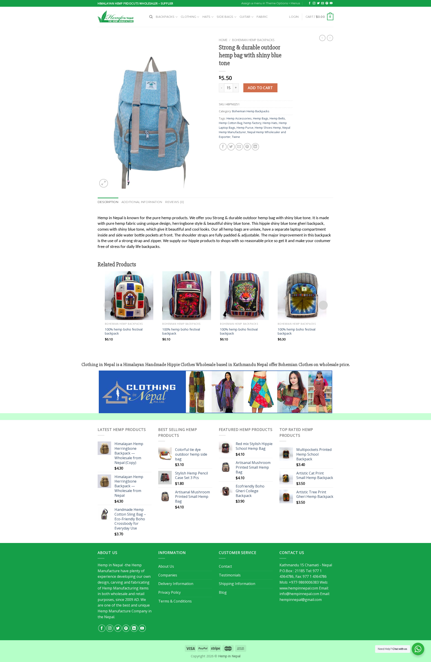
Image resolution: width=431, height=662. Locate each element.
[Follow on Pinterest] (326, 3)
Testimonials (230, 575)
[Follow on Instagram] (314, 3)
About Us (166, 566)
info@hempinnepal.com (299, 593)
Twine (236, 137)
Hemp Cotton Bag (230, 123)
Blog (223, 592)
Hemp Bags (260, 118)
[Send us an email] (322, 3)
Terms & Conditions (175, 601)
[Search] (151, 17)
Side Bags (225, 16)
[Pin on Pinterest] (247, 146)
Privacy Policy (169, 592)
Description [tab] (108, 202)
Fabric (262, 16)
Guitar (245, 16)
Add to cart (260, 87)
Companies (167, 575)
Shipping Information (237, 583)
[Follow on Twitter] (318, 3)
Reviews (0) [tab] (174, 202)
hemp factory (252, 123)
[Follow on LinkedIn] (134, 628)
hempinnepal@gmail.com (300, 599)
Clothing (188, 16)
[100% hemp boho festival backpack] (129, 295)
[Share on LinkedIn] (255, 146)
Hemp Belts (277, 118)
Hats (206, 16)
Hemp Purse (245, 128)
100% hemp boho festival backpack (124, 331)
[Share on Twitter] (231, 146)
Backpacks (165, 16)
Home (223, 40)
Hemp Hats (270, 123)
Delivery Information (175, 583)
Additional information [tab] (141, 202)
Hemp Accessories (239, 118)
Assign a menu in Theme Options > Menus (270, 3)
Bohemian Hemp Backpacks (253, 40)
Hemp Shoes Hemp (268, 128)
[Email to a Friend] (239, 146)
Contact (225, 566)
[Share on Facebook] (223, 146)
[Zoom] (103, 183)
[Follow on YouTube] (331, 3)
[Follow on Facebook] (309, 3)
